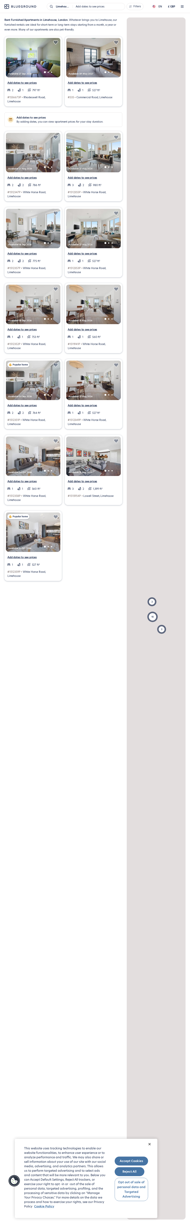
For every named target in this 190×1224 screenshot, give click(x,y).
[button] (152, 617)
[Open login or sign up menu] (182, 6)
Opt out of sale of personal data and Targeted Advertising (131, 1189)
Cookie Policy (44, 1206)
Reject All (129, 1171)
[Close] (149, 1144)
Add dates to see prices (22, 83)
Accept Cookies (131, 1161)
